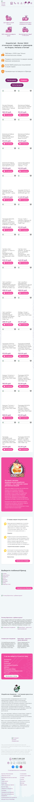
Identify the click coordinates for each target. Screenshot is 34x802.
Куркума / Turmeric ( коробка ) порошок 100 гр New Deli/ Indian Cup (9, 407)
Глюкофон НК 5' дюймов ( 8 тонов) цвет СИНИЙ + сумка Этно (8, 192)
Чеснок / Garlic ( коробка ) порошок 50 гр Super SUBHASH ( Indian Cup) (24, 221)
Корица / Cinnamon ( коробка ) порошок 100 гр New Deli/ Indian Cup (9, 377)
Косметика (7, 663)
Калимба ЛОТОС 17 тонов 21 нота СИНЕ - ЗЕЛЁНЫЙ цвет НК (24, 192)
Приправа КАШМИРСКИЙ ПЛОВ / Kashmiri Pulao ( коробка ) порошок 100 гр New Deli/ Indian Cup (9, 440)
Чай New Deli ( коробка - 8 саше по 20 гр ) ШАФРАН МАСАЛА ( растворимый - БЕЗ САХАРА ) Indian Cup (24, 252)
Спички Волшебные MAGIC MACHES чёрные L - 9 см (24, 164)
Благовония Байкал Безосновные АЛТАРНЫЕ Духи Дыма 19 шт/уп (24, 136)
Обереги (6, 667)
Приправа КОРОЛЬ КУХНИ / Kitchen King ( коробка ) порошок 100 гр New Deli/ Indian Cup (9, 346)
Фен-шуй (6, 672)
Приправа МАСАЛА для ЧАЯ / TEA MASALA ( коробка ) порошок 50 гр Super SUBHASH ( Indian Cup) (9, 221)
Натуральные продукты (11, 665)
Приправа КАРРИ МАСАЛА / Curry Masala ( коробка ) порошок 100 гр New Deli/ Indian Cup (24, 378)
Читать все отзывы (23, 561)
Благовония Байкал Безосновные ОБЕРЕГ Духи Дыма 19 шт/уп (24, 107)
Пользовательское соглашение (17, 770)
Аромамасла (7, 659)
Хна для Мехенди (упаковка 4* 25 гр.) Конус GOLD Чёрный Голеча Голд (8, 107)
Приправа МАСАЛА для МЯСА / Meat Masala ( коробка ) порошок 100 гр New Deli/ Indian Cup (24, 439)
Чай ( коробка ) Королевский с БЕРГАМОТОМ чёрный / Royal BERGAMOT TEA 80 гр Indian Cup (25, 284)
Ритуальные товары (10, 669)
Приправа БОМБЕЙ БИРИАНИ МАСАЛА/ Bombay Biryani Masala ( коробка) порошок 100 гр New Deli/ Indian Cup (25, 347)
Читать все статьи (11, 676)
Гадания (6, 661)
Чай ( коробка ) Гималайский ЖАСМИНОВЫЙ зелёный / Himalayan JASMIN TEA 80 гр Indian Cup (8, 316)
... (25, 530)
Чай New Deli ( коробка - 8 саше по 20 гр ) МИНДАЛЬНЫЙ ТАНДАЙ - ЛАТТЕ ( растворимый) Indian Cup (8, 253)
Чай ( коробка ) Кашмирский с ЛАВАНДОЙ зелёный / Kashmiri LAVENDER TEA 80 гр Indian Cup (9, 284)
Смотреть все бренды (24, 588)
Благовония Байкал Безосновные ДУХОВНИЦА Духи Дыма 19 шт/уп (8, 136)
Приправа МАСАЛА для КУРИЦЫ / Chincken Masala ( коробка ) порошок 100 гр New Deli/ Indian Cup (25, 409)
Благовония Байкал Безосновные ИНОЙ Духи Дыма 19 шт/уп (8, 164)
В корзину (9, 115)
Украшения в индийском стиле (13, 671)
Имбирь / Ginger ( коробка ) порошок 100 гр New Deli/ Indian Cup (25, 314)
